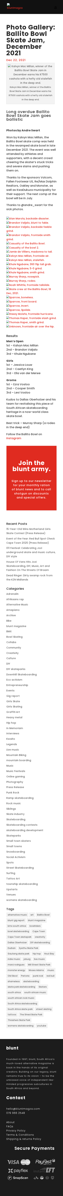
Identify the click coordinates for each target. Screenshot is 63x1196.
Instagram (13, 438)
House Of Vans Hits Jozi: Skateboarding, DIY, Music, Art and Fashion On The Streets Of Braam (28, 566)
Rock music (13, 803)
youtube (41, 1025)
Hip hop (11, 723)
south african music (35, 992)
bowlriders (35, 925)
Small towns (14, 846)
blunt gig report (16, 920)
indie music (14, 959)
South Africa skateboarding (22, 1003)
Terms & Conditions (20, 1135)
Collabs (11, 642)
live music (39, 959)
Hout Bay (49, 953)
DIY (8, 663)
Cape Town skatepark (19, 936)
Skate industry (15, 814)
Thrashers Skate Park (19, 1020)
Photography (14, 782)
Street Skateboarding (20, 867)
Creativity (12, 653)
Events (10, 690)
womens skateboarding (21, 900)
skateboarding (31, 981)
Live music (12, 749)
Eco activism (14, 679)
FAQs (9, 1126)
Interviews (12, 733)
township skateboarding (22, 884)
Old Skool (13, 975)
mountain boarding (18, 760)
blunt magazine (16, 626)
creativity (40, 936)
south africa (14, 992)
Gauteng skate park (18, 953)
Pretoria (25, 975)
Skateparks (13, 835)
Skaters (43, 986)
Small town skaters (18, 841)
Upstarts (12, 889)
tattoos (12, 1014)
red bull (50, 975)
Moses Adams (36, 970)
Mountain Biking (16, 755)
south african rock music (21, 997)
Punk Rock (12, 792)
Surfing (10, 873)
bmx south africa (17, 925)
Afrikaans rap (15, 599)
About (10, 1122)
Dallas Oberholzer (17, 942)
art (32, 914)
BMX (9, 631)
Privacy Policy (16, 1130)
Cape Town (39, 931)
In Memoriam (14, 728)
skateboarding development (24, 830)
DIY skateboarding (40, 942)
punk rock (38, 975)
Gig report (13, 696)
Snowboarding (15, 851)
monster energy (16, 970)
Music (9, 765)
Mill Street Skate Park (39, 964)
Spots (10, 862)
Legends (11, 744)
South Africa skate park (20, 1009)
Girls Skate (13, 701)
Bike (8, 621)
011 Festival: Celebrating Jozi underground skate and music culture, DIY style (30, 552)
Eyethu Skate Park (28, 948)
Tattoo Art (13, 878)
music (50, 970)
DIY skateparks (15, 669)
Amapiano (13, 610)
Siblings (11, 809)
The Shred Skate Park (31, 1014)
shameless (14, 981)
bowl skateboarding (18, 931)
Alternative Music (17, 604)
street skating (43, 1009)
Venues (11, 894)
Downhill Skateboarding (21, 674)
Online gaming (15, 776)
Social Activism (15, 857)
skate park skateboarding (21, 986)
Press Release (15, 787)
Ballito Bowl (43, 914)
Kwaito (10, 739)
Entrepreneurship (17, 685)
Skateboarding (15, 819)
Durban (12, 948)
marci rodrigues (16, 964)
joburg (27, 959)
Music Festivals (15, 771)
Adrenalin (12, 594)
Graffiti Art (13, 712)
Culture (11, 658)
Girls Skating (14, 706)
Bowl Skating (14, 637)
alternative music (17, 914)
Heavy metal (14, 717)
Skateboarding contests (21, 825)
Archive (11, 615)
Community (13, 647)
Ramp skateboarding (20, 798)
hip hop (37, 953)
